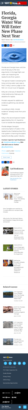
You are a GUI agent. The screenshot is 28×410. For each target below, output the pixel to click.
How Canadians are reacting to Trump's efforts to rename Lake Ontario (13, 210)
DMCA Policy (6, 379)
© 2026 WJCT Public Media (9, 367)
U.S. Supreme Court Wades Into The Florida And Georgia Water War (19, 295)
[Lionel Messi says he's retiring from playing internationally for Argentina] (8, 247)
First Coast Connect (17, 194)
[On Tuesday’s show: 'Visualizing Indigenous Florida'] (8, 196)
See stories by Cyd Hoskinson (15, 179)
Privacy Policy (7, 376)
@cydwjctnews (7, 147)
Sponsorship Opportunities (10, 383)
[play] (20, 407)
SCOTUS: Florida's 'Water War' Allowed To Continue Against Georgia (19, 310)
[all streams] (24, 407)
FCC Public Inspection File (10, 370)
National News (18, 228)
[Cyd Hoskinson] (5, 171)
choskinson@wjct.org (12, 142)
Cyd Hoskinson (18, 40)
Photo (4, 151)
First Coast (6, 157)
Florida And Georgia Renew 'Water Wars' (19, 341)
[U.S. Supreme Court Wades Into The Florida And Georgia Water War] (8, 294)
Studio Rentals (7, 373)
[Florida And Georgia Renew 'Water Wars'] (8, 341)
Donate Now (15, 3)
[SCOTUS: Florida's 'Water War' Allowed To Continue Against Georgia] (8, 309)
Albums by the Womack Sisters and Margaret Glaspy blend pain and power (13, 220)
